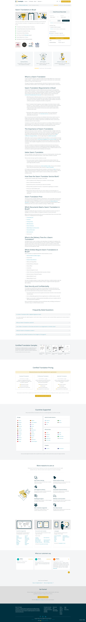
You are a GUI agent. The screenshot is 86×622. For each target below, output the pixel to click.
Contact (61, 614)
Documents (46, 611)
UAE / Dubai (18, 541)
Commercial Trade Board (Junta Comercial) (33, 94)
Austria (26, 541)
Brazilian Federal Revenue (31, 259)
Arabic (55, 541)
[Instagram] (42, 617)
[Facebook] (40, 617)
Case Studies (55, 609)
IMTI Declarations (30, 223)
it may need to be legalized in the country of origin (46, 139)
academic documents (52, 135)
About (35, 1)
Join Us (61, 611)
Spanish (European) (66, 536)
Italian (64, 540)
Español (33, 619)
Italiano (50, 619)
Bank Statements (46, 537)
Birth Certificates (38, 539)
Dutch (64, 539)
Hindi (55, 540)
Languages (45, 610)
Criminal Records (30, 217)
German (55, 539)
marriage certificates (33, 135)
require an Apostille (50, 167)
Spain (26, 536)
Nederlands (42, 619)
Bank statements (30, 232)
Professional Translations (48, 609)
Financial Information (31, 229)
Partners (61, 609)
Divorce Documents (47, 539)
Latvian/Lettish (65, 535)
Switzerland (27, 543)
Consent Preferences (44, 620)
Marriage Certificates (38, 542)
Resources (39, 1)
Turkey (17, 544)
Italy (55, 169)
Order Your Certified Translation (42, 395)
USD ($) (39, 620)
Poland (26, 544)
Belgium (17, 542)
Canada (17, 540)
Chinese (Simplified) (57, 535)
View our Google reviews (48, 582)
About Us (61, 608)
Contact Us (81, 619)
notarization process (44, 113)
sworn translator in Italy (45, 165)
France (17, 535)
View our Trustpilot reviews (37, 582)
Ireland (17, 536)
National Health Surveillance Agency (33, 255)
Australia (26, 540)
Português (46, 619)
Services (26, 1)
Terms (65, 608)
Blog (53, 608)
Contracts (29, 219)
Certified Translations (47, 608)
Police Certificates (47, 542)
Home (17, 5)
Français (39, 619)
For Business (31, 1)
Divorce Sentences (30, 225)
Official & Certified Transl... (23, 5)
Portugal (17, 543)
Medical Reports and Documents (33, 227)
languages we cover (62, 543)
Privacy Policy (66, 609)
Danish (55, 536)
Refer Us (61, 610)
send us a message (40, 599)
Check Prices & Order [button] (66, 1)
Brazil (26, 542)
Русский (53, 619)
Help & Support (55, 610)
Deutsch (36, 619)
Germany (26, 535)
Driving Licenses (30, 221)
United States (27, 539)
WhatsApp (26, 35)
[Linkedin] (45, 617)
